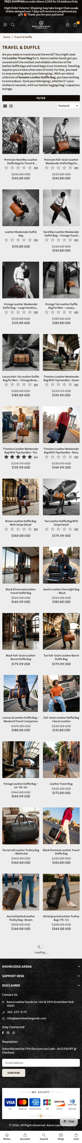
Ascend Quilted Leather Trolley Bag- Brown (21, 918)
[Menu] (5, 24)
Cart (76, 1138)
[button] (75, 25)
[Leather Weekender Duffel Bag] (20, 207)
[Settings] (67, 25)
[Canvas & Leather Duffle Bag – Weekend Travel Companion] (20, 693)
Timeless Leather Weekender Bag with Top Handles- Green (61, 378)
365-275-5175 (17, 1012)
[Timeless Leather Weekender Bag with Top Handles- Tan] (20, 424)
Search (44, 1138)
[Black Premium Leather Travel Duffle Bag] (61, 825)
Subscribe (13, 1072)
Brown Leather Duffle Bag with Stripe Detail (20, 523)
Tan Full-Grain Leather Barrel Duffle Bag (61, 657)
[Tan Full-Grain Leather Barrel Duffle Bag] (61, 631)
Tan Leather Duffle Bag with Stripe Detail (61, 523)
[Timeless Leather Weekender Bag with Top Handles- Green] (61, 352)
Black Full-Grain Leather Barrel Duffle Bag (21, 657)
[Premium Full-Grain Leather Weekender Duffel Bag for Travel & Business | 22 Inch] (61, 135)
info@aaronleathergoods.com (26, 1018)
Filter (41, 98)
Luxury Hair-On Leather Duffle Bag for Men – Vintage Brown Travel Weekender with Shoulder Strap (20, 378)
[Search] (12, 24)
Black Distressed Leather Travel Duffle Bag (21, 591)
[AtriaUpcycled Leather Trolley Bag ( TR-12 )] (61, 892)
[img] (18, 168)
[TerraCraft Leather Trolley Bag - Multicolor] (20, 825)
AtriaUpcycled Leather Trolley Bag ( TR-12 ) (61, 918)
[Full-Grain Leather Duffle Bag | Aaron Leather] (61, 693)
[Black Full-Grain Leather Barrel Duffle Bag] (20, 631)
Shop (61, 1138)
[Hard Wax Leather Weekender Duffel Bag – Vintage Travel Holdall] (61, 207)
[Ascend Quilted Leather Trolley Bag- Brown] (20, 892)
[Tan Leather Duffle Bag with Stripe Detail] (61, 497)
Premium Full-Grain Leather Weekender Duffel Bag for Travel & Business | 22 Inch (61, 161)
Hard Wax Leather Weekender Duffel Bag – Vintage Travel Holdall (61, 234)
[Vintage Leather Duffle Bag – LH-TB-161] (20, 759)
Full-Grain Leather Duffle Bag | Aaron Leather (61, 719)
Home (7, 37)
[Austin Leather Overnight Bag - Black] (61, 565)
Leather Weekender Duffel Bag (21, 233)
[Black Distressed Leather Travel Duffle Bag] (20, 565)
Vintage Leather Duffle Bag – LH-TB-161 (20, 785)
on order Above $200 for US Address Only (41, 8)
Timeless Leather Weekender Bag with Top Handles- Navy (61, 450)
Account (25, 1138)
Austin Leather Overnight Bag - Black (61, 591)
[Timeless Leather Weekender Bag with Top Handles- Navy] (61, 424)
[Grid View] (5, 106)
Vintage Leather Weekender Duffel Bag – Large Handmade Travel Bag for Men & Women (21, 306)
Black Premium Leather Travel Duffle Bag (61, 852)
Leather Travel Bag (61, 783)
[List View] (11, 106)
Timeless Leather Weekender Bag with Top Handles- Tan (20, 450)
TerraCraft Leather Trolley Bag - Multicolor (20, 852)
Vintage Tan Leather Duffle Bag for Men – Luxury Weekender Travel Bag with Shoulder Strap (61, 306)
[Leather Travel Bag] (61, 759)
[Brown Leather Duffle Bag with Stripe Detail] (20, 497)
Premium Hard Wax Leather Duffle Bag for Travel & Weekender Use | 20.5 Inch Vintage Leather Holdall (20, 161)
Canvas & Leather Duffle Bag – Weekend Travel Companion (21, 719)
